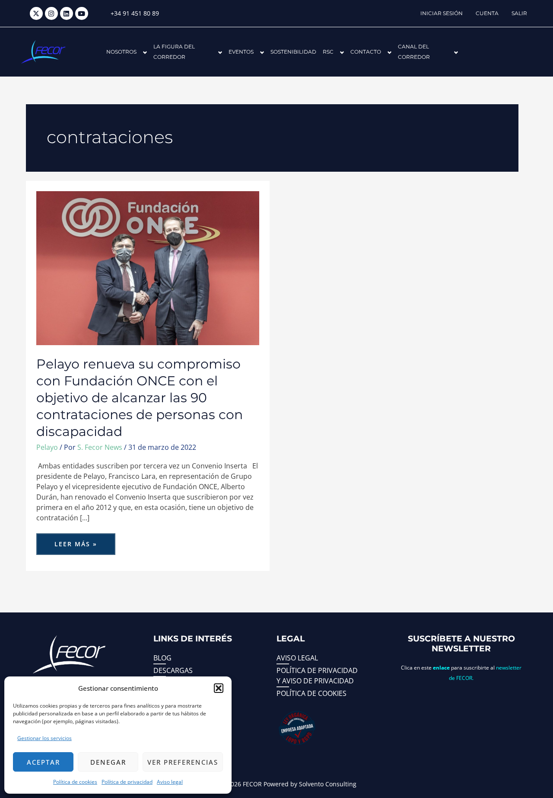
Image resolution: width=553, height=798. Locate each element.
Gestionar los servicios (44, 738)
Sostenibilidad (293, 51)
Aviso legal (170, 781)
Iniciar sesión (441, 13)
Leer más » (84, 540)
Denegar (108, 762)
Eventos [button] (241, 51)
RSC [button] (328, 51)
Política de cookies (75, 781)
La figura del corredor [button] (174, 51)
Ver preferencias (182, 762)
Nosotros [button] (121, 51)
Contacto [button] (365, 51)
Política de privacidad (127, 781)
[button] (218, 688)
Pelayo (47, 447)
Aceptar (43, 762)
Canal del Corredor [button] (414, 51)
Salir (519, 13)
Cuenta (487, 13)
